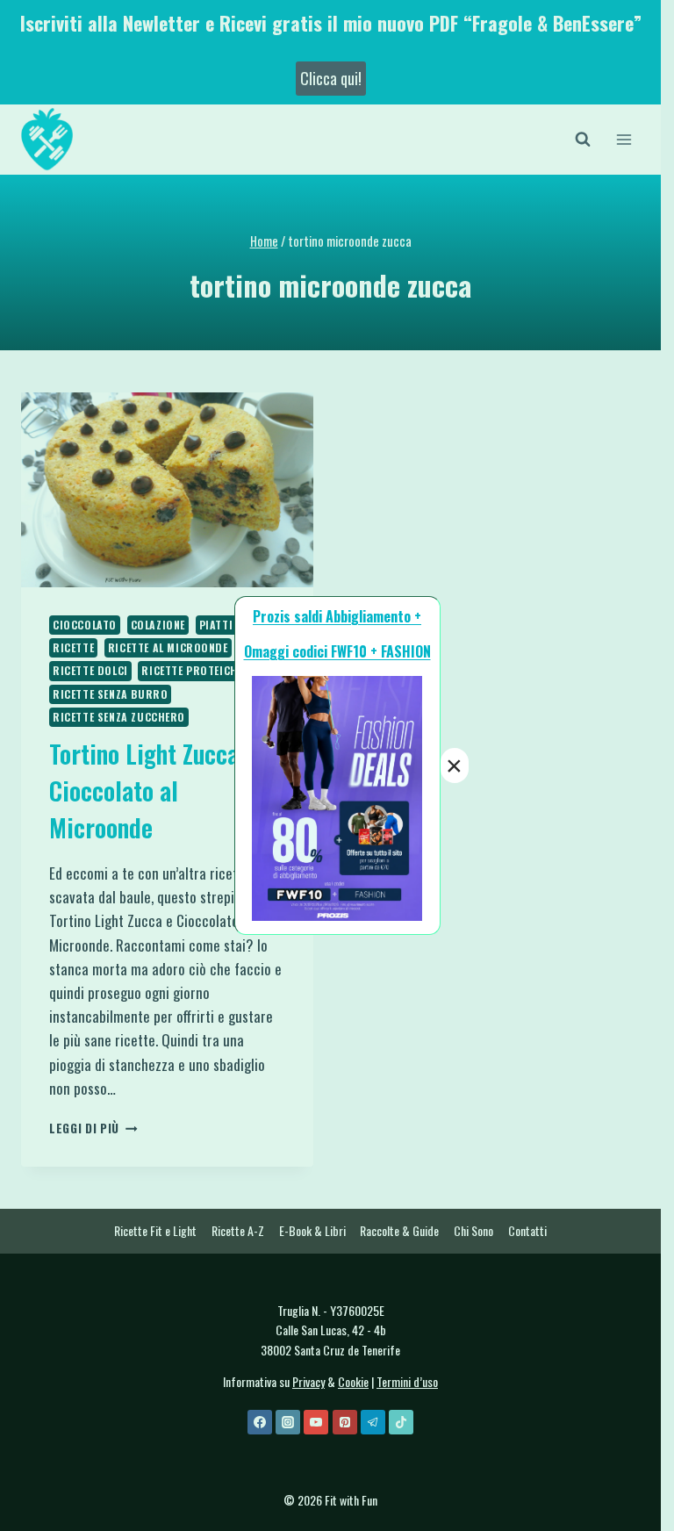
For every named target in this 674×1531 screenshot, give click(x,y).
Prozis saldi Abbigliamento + (337, 616)
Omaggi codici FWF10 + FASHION (337, 651)
